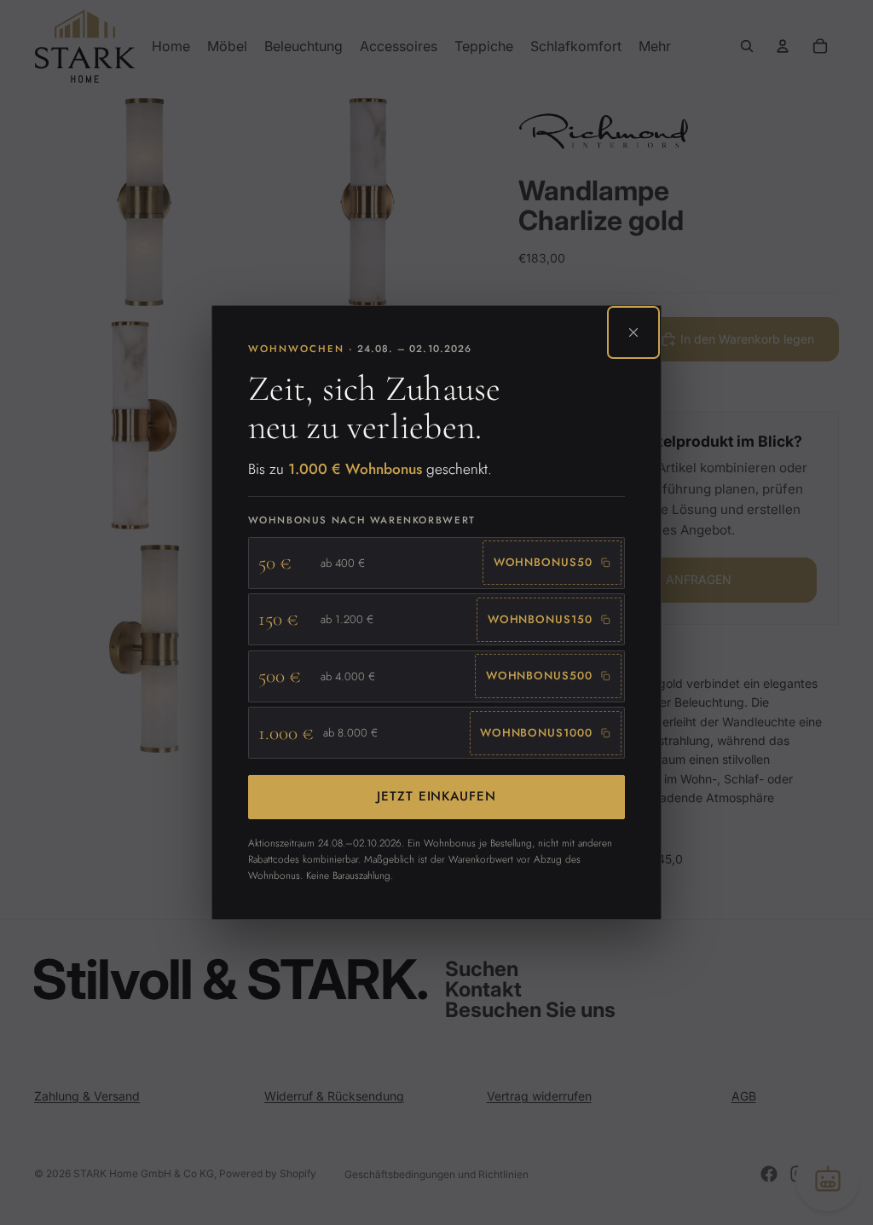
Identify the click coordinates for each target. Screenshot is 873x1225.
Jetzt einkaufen (436, 796)
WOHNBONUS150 (540, 619)
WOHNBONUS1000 (536, 733)
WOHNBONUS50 (543, 562)
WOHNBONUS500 (539, 675)
